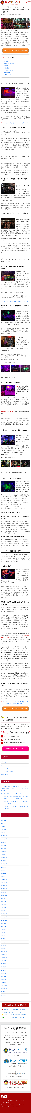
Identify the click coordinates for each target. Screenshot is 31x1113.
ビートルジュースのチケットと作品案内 (15, 50)
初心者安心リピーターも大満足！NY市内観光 (15, 1014)
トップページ (4, 768)
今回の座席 (6, 68)
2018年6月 (4, 970)
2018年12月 (4, 951)
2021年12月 (4, 885)
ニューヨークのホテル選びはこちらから (14, 1017)
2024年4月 (4, 873)
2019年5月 (4, 935)
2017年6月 (4, 995)
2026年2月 (4, 829)
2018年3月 (4, 979)
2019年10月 (4, 920)
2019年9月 (4, 923)
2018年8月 (4, 964)
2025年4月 (4, 848)
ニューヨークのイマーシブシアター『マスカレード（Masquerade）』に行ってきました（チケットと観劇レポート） (14, 788)
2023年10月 (4, 879)
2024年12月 (4, 857)
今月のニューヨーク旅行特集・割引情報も (14, 1009)
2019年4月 (4, 939)
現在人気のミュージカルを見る (15, 748)
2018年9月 (4, 960)
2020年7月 (4, 898)
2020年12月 (4, 889)
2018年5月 (4, 973)
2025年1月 (4, 854)
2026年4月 (4, 823)
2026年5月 (4, 820)
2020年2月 (4, 907)
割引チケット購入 (8, 75)
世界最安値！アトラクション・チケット (14, 1012)
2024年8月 (4, 867)
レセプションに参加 (9, 63)
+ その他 (3, 762)
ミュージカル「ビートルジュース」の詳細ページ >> (16, 123)
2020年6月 (4, 901)
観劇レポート (18, 14)
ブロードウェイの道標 (7, 771)
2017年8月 (4, 992)
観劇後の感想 (7, 72)
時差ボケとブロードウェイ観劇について (11, 793)
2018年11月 (4, 954)
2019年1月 (4, 948)
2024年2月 (4, 876)
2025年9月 (4, 842)
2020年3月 (4, 904)
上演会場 (6, 65)
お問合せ (9, 1102)
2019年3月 (4, 942)
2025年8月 (4, 845)
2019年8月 (4, 926)
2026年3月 (4, 826)
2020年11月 (4, 892)
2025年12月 (4, 836)
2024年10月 (4, 864)
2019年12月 (4, 914)
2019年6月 (4, 932)
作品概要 (6, 61)
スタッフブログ (5, 765)
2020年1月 (4, 910)
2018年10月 (4, 957)
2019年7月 (4, 929)
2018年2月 (4, 982)
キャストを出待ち (8, 70)
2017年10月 (4, 988)
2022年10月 (4, 882)
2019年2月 (4, 945)
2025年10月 (4, 839)
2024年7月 (4, 870)
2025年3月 (4, 851)
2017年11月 (4, 985)
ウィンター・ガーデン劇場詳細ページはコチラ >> (15, 301)
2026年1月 (4, 832)
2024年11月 (4, 861)
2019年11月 (4, 917)
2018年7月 (4, 967)
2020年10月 (4, 895)
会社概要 (3, 1102)
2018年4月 (4, 976)
